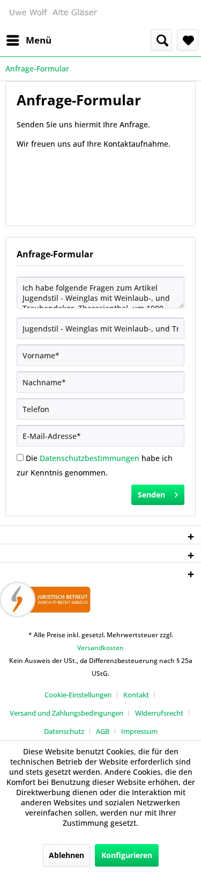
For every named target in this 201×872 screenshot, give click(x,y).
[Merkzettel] (187, 40)
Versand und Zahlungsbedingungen (66, 713)
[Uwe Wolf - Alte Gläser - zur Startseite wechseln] (53, 14)
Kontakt (136, 695)
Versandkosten (100, 647)
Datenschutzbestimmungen (89, 458)
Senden (151, 494)
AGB (102, 731)
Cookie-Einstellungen (77, 695)
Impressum (139, 731)
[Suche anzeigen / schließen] (161, 40)
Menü (38, 40)
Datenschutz (64, 731)
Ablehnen (66, 855)
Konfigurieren (126, 855)
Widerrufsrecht (159, 713)
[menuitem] (28, 40)
